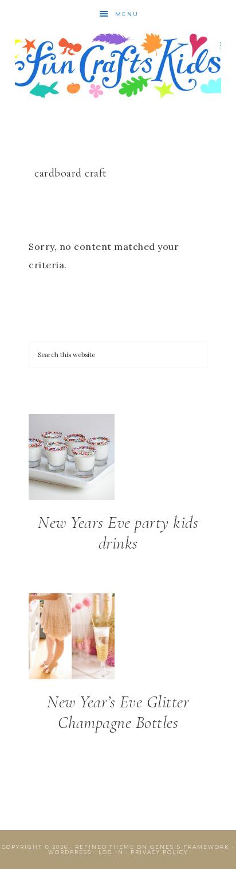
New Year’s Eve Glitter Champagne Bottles (118, 712)
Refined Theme (105, 847)
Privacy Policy (159, 852)
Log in (111, 852)
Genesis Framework (190, 847)
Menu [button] (127, 14)
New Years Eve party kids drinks (118, 533)
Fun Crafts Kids (118, 64)
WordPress (70, 852)
